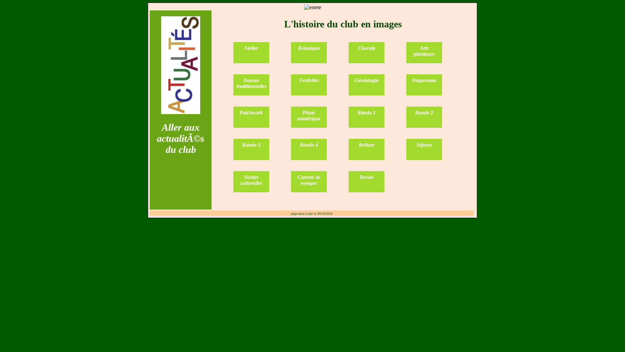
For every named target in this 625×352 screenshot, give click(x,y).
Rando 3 (251, 145)
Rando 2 (424, 112)
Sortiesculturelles (251, 180)
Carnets (306, 177)
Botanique (309, 48)
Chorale (366, 48)
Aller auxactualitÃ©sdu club (180, 138)
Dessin (366, 177)
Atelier (251, 48)
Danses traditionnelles (252, 83)
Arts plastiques (424, 51)
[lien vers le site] (180, 112)
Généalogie (366, 80)
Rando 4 (309, 145)
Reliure (366, 145)
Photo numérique (308, 115)
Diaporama (424, 80)
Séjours (424, 145)
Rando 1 (366, 112)
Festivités (309, 80)
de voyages (310, 180)
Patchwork (251, 112)
